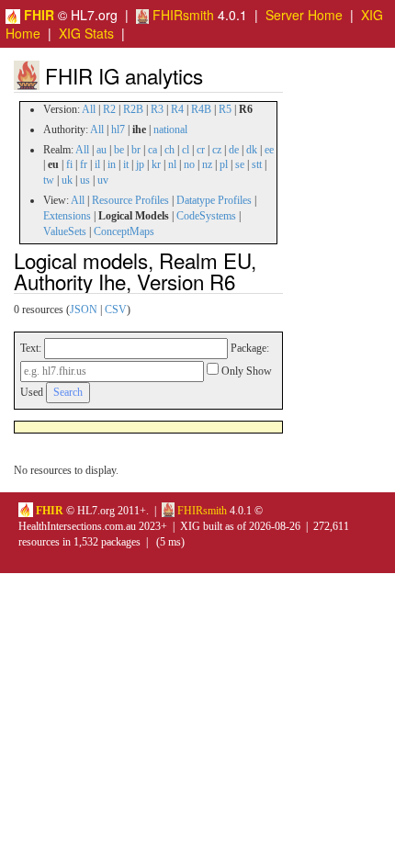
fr (83, 164)
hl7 (118, 129)
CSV (116, 309)
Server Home (304, 15)
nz (207, 164)
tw (48, 180)
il (97, 164)
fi (69, 164)
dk (251, 149)
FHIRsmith (181, 15)
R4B (201, 109)
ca (152, 149)
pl (224, 164)
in (111, 164)
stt (257, 164)
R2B (133, 109)
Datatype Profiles (214, 200)
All (89, 109)
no (189, 164)
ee (269, 149)
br (136, 149)
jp (140, 164)
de (234, 149)
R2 (109, 109)
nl (172, 164)
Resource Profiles (130, 200)
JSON (83, 309)
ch (169, 149)
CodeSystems (206, 215)
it (126, 164)
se (239, 164)
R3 (157, 109)
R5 (225, 109)
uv (102, 180)
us (85, 180)
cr (201, 149)
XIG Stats (86, 33)
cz (216, 149)
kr (156, 164)
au (101, 149)
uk (67, 180)
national (170, 129)
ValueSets (64, 231)
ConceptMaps (124, 231)
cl (185, 149)
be (119, 149)
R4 (177, 109)
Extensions (67, 215)
